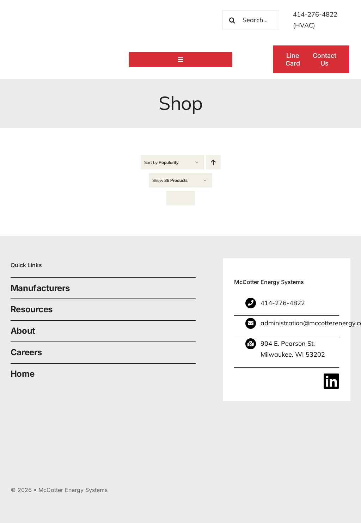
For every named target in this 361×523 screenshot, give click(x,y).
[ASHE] (92, 415)
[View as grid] (173, 198)
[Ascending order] (213, 162)
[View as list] (188, 198)
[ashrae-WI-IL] (33, 415)
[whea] (151, 415)
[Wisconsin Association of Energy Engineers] (269, 415)
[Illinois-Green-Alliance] (210, 415)
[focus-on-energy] (327, 415)
